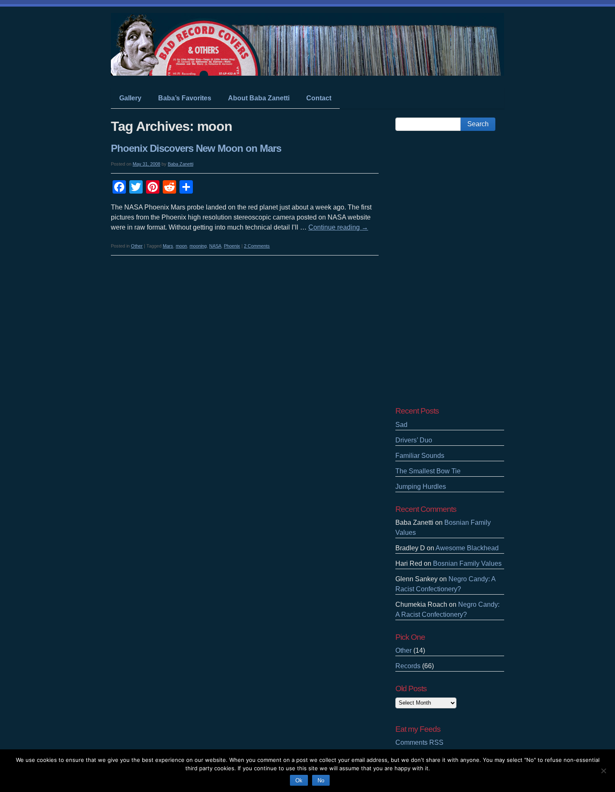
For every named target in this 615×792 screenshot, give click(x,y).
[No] (603, 769)
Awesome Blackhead (467, 548)
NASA (215, 245)
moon (181, 245)
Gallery (130, 98)
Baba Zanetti (180, 163)
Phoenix (232, 245)
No (321, 780)
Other (137, 245)
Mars (168, 245)
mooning (198, 245)
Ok (298, 780)
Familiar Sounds (419, 455)
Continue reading (338, 227)
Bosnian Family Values (467, 563)
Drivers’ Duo (413, 440)
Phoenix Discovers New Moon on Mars (196, 148)
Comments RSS (419, 742)
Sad (401, 424)
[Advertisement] (449, 268)
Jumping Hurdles (420, 486)
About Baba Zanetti (259, 98)
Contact (318, 98)
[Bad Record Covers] (307, 67)
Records (407, 665)
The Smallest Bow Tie (428, 471)
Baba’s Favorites (184, 98)
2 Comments (257, 245)
